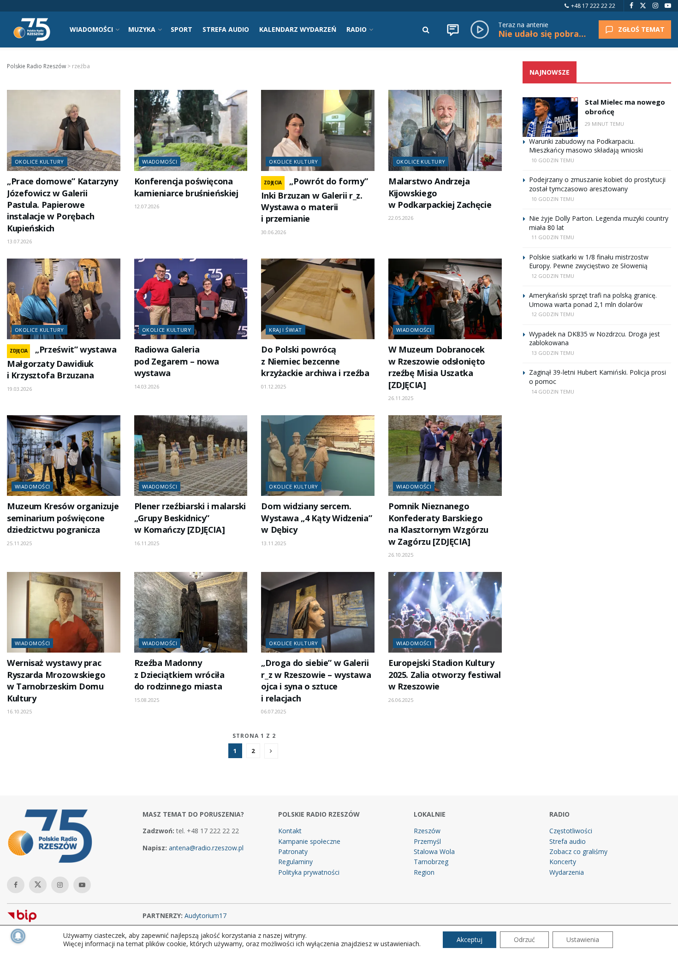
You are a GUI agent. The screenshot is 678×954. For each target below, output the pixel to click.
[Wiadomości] (453, 29)
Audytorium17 (205, 915)
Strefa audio (567, 841)
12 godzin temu (552, 275)
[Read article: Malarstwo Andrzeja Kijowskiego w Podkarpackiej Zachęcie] (445, 130)
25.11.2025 (19, 543)
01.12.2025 (273, 386)
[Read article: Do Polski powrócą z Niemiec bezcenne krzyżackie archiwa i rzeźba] (318, 299)
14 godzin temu (552, 391)
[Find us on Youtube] (668, 6)
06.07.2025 (273, 711)
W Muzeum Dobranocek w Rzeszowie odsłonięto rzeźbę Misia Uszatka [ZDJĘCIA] (436, 367)
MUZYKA (141, 29)
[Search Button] (425, 29)
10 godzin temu (552, 160)
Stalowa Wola (434, 851)
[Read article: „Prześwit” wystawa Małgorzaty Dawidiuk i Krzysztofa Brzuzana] (63, 299)
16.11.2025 (146, 543)
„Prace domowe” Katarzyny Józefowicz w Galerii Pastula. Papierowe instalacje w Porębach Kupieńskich (62, 205)
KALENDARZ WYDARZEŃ (297, 29)
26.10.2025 (400, 554)
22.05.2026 (400, 217)
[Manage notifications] (18, 936)
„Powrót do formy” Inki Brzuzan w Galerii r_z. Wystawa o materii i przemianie (314, 200)
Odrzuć (524, 939)
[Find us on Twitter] (643, 6)
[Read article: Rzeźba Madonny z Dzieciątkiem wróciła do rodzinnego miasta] (191, 612)
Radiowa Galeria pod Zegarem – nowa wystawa (176, 361)
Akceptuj (469, 939)
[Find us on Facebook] (631, 6)
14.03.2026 (146, 386)
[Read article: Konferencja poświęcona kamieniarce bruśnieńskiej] (191, 130)
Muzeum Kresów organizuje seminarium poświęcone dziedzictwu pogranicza (63, 518)
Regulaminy (295, 861)
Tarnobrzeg (431, 861)
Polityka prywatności (308, 872)
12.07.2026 (146, 206)
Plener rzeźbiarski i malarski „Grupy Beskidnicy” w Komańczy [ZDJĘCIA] (190, 518)
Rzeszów (427, 830)
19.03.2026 (19, 388)
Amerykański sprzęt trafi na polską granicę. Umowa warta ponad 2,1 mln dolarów (593, 300)
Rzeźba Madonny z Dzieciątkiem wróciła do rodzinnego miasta (179, 674)
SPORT (181, 29)
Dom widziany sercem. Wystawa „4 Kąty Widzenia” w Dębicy (316, 518)
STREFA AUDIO (225, 29)
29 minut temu (604, 123)
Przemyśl (427, 841)
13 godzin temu (552, 352)
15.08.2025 (146, 699)
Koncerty (562, 861)
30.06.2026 (273, 232)
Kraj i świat (285, 329)
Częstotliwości (570, 830)
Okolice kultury (39, 161)
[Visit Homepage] (32, 29)
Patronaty (293, 851)
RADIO (356, 29)
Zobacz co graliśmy (578, 851)
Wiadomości (159, 161)
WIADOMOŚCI (91, 29)
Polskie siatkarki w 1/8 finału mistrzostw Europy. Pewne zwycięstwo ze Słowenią (588, 262)
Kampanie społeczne (309, 841)
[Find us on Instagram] (655, 6)
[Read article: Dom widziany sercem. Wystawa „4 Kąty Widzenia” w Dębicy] (318, 455)
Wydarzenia (566, 872)
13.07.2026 (19, 241)
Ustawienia (582, 939)
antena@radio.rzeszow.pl (206, 847)
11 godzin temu (552, 237)
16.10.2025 (19, 711)
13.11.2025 (273, 543)
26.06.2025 (400, 699)
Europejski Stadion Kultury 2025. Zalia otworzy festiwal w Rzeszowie (444, 674)
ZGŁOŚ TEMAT (641, 29)
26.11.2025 (400, 398)
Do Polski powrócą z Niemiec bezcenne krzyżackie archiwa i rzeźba (315, 361)
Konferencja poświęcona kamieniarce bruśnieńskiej (186, 187)
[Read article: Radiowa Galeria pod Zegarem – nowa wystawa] (191, 299)
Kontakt (290, 830)
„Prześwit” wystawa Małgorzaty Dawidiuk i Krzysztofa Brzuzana (62, 362)
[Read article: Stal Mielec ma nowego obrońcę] (550, 117)
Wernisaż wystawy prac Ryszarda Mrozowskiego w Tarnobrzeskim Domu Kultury (56, 680)
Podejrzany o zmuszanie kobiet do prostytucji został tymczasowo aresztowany (597, 184)
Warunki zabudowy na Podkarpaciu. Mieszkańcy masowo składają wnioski (586, 146)
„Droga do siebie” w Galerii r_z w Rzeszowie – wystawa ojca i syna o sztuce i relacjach (316, 680)
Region (424, 872)
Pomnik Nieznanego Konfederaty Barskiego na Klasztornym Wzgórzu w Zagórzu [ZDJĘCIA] (438, 524)
